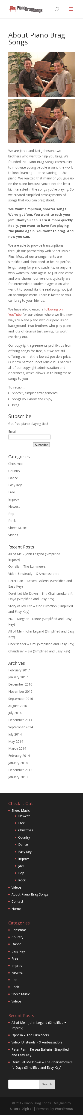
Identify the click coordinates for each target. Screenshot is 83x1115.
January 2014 (18, 763)
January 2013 (18, 777)
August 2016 (17, 706)
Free (11, 492)
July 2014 (15, 734)
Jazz (21, 866)
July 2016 (15, 713)
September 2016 (20, 698)
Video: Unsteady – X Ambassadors (33, 573)
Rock (12, 520)
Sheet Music (17, 528)
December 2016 (20, 684)
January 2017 (18, 677)
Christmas (15, 463)
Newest (14, 506)
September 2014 (20, 727)
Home (16, 908)
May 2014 (15, 741)
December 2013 (20, 770)
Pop (11, 513)
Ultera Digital (21, 1108)
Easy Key (15, 485)
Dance (13, 478)
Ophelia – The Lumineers (27, 566)
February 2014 (19, 755)
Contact (17, 901)
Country (14, 471)
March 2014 (17, 748)
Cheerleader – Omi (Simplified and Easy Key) (41, 644)
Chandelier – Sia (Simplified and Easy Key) (39, 651)
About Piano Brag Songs (30, 894)
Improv (13, 499)
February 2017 (19, 670)
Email (12, 431)
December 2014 (20, 720)
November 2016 (20, 691)
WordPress (64, 1108)
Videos (13, 535)
